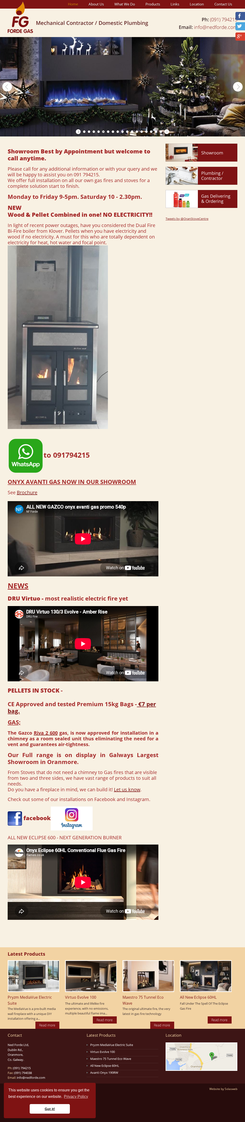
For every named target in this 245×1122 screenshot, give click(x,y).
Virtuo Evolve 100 (102, 1052)
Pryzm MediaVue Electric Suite (111, 1045)
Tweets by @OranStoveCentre (187, 219)
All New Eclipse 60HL (104, 1065)
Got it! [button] (50, 1109)
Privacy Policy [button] (76, 1097)
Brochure (27, 492)
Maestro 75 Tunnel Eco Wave (110, 1059)
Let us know (127, 789)
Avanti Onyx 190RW (104, 1072)
